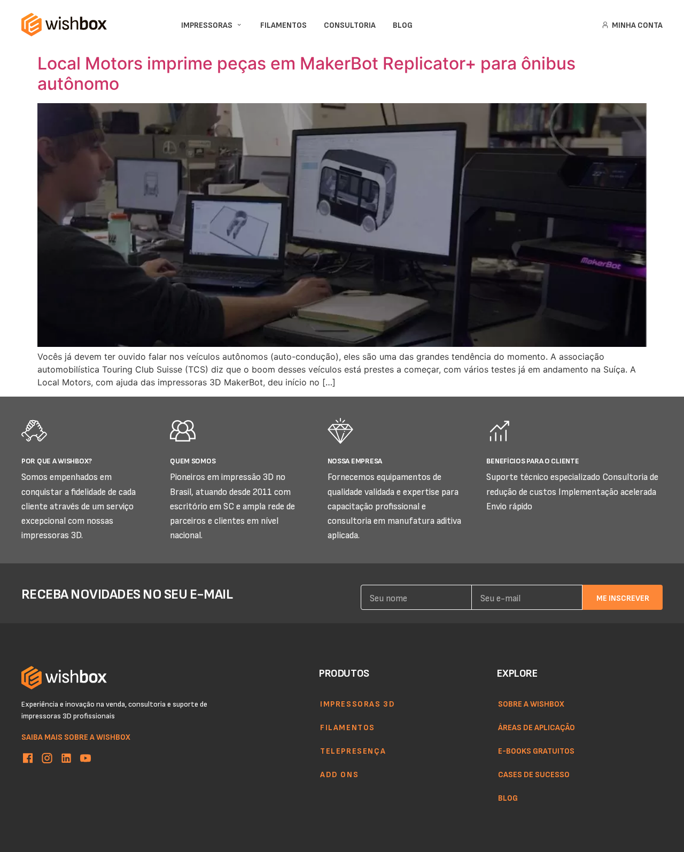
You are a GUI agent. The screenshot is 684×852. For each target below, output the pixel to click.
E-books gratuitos (536, 750)
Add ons (339, 774)
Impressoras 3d (357, 703)
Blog (508, 797)
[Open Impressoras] (239, 25)
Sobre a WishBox (531, 703)
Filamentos (347, 727)
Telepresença (353, 750)
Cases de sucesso (534, 774)
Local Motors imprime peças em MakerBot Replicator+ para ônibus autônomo (306, 73)
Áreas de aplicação (536, 727)
